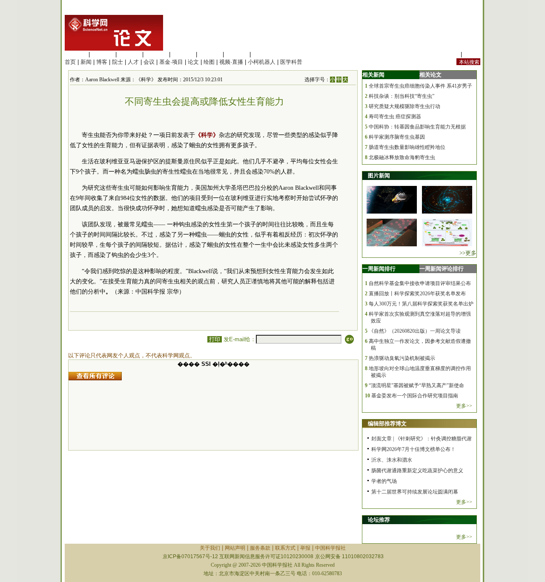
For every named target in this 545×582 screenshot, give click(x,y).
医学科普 (291, 62)
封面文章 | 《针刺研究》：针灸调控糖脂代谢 (421, 439)
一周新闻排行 (379, 268)
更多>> (464, 406)
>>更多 (467, 253)
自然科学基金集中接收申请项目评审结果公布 (420, 283)
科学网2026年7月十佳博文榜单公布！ (413, 449)
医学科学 (103, 54)
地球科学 (210, 54)
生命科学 (76, 54)
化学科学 (129, 54)
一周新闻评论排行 (441, 268)
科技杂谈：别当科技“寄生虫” (401, 96)
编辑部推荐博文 (387, 423)
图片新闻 (379, 175)
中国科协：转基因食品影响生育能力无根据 (417, 127)
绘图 (209, 62)
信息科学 (183, 54)
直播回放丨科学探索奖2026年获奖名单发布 (417, 294)
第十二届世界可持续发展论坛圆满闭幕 (414, 492)
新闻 (86, 62)
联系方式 (285, 548)
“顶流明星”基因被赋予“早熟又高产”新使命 (416, 385)
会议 (149, 62)
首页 (70, 62)
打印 (214, 339)
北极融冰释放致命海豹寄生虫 (402, 157)
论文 (193, 62)
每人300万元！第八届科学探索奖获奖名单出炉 (421, 304)
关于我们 (210, 548)
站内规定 (448, 54)
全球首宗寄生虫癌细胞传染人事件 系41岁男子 (420, 86)
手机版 (472, 54)
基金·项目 (171, 62)
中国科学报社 (330, 548)
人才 (133, 62)
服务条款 (260, 548)
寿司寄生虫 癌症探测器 (395, 117)
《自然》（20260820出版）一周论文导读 (415, 331)
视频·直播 (231, 62)
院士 (117, 62)
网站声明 (235, 548)
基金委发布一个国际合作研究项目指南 (414, 396)
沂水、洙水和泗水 (391, 460)
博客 (101, 62)
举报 (305, 548)
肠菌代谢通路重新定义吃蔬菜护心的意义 (417, 471)
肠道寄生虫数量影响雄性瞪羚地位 (407, 147)
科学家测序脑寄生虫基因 (397, 137)
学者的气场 (384, 481)
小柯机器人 (261, 62)
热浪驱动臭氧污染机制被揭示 (402, 358)
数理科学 (237, 54)
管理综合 (263, 54)
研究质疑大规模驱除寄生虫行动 (404, 106)
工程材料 (156, 54)
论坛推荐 (379, 519)
